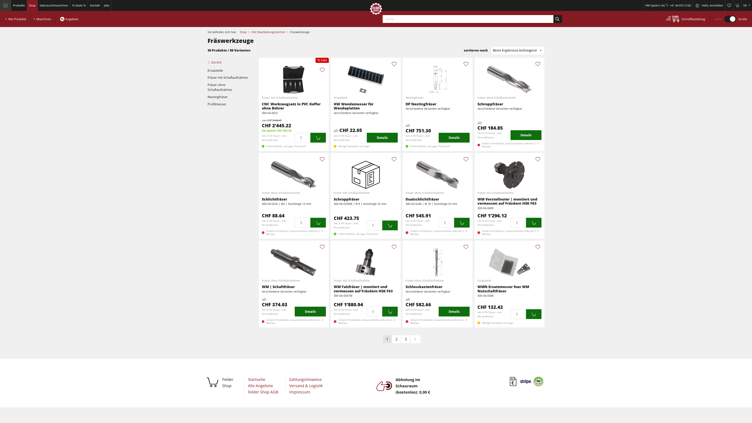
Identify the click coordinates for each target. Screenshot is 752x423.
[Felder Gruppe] (376, 9)
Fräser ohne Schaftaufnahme (220, 87)
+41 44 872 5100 (680, 5)
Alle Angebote (260, 385)
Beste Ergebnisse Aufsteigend (515, 50)
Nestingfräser (218, 97)
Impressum (299, 392)
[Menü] (5, 5)
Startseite (256, 379)
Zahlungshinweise (305, 379)
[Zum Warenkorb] (318, 138)
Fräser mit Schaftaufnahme (228, 77)
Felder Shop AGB (263, 392)
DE (745, 5)
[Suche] (557, 19)
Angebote (71, 19)
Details (382, 138)
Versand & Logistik (306, 385)
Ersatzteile (215, 70)
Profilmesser (217, 104)
